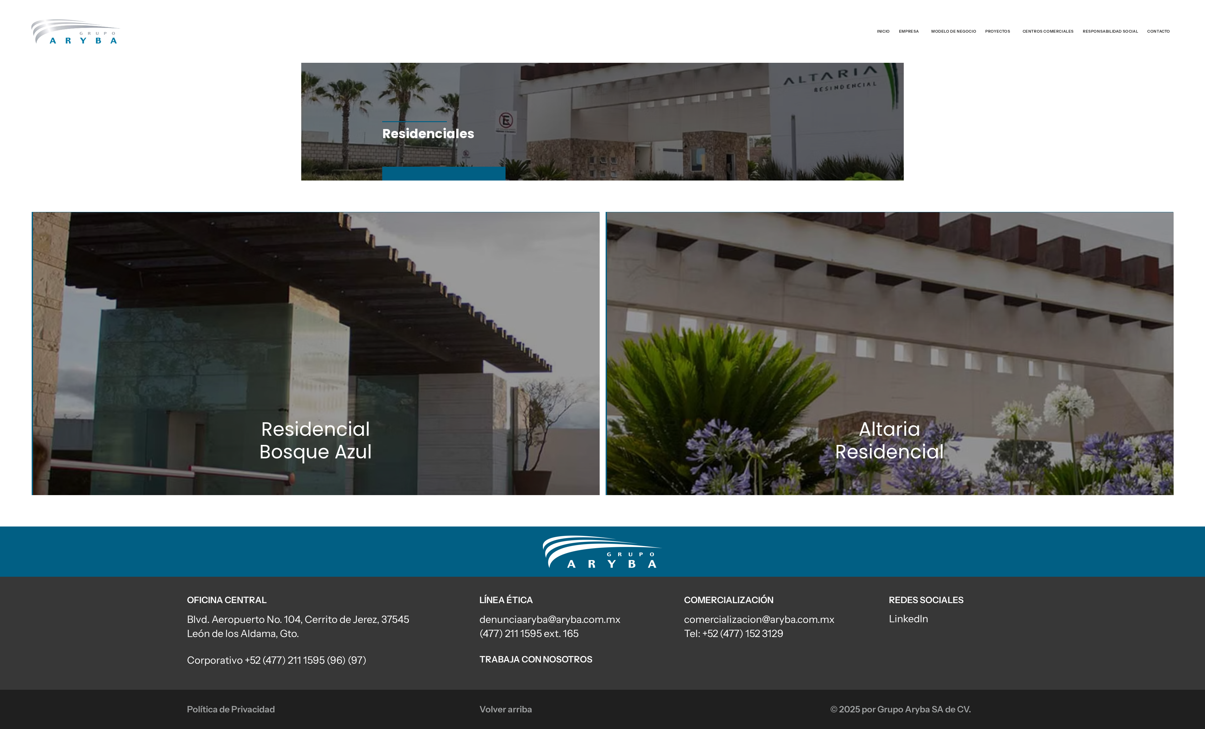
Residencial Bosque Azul (315, 440)
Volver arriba (505, 709)
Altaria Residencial (889, 440)
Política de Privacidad (231, 709)
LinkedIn (908, 619)
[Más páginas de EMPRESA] (920, 31)
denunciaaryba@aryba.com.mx (550, 619)
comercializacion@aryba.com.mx (759, 619)
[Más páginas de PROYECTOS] (1012, 31)
